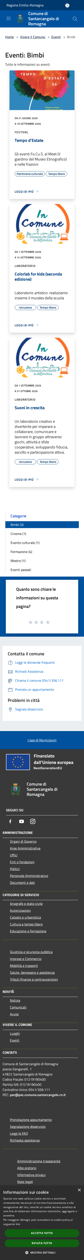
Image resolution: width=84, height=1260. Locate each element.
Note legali (25, 1181)
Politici (15, 868)
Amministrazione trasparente (38, 1161)
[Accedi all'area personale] (67, 5)
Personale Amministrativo (29, 875)
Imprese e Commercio (25, 958)
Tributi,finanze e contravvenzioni (34, 979)
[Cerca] (75, 18)
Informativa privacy (31, 1174)
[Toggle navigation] (8, 18)
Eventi (56, 36)
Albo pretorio (26, 1168)
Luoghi (15, 1033)
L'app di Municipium (42, 740)
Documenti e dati (22, 882)
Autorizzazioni (20, 910)
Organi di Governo (23, 841)
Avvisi (14, 1014)
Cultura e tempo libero (26, 924)
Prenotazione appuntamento (31, 1119)
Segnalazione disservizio (27, 1126)
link (18, 1224)
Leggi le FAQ (19, 1133)
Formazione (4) (21, 551)
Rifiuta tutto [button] (42, 1243)
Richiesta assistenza (25, 1140)
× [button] (79, 1190)
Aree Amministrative (25, 848)
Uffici (13, 855)
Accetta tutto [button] (42, 1233)
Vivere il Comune (33, 36)
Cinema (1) (18, 533)
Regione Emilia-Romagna (25, 5)
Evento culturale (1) (25, 542)
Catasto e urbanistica (25, 917)
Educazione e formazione (28, 931)
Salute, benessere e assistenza (32, 972)
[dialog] (42, 1223)
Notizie (15, 1000)
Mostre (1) (18, 560)
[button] (41, 1252)
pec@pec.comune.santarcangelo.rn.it (38, 1094)
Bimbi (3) (17, 524)
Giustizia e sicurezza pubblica (31, 951)
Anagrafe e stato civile (26, 903)
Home (9, 36)
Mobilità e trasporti (24, 965)
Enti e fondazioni (22, 862)
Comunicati (18, 1007)
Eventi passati (21, 569)
